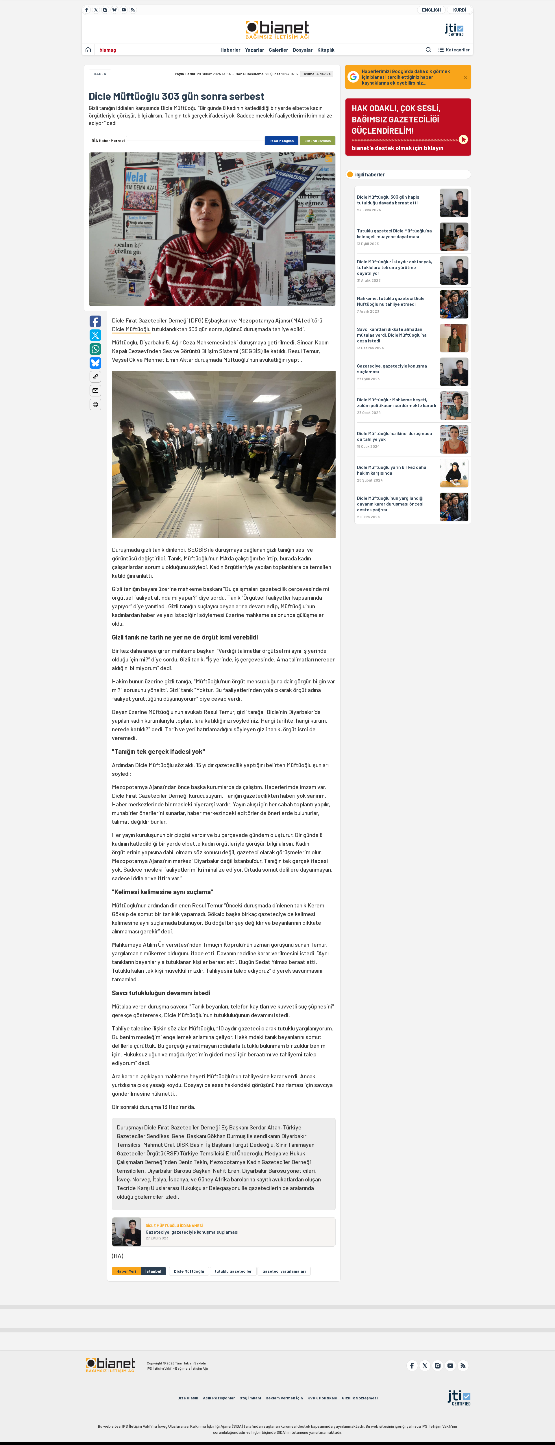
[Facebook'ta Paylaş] (95, 321)
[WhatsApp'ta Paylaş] (95, 349)
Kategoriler (458, 49)
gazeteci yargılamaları (284, 1271)
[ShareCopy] (95, 377)
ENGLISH (431, 9)
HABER (100, 73)
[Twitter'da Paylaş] (95, 335)
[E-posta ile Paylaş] (95, 390)
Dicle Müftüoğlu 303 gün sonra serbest (176, 96)
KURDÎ (459, 9)
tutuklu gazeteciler (233, 1271)
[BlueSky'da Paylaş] (95, 363)
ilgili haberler (370, 174)
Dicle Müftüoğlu (131, 328)
